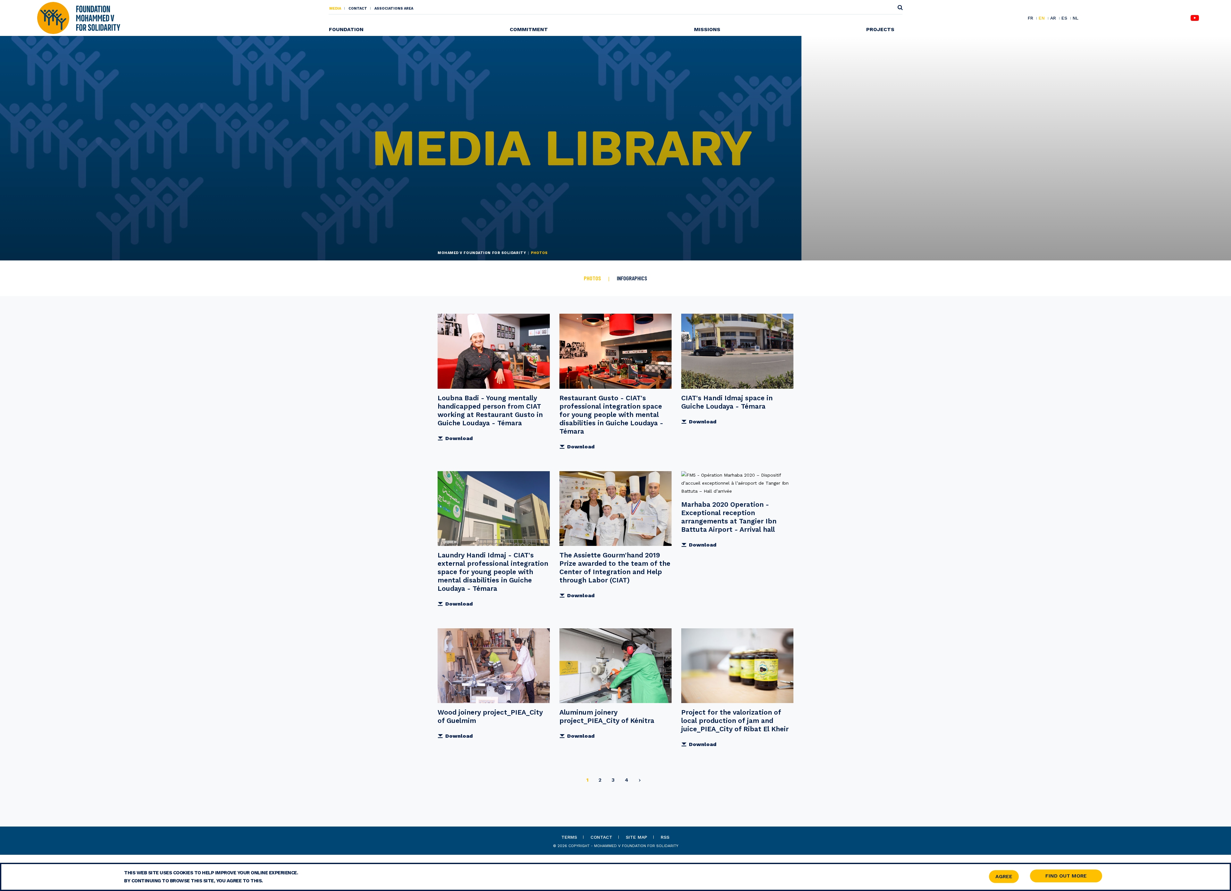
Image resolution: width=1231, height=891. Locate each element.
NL (1075, 18)
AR (1053, 18)
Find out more (1066, 876)
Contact (357, 8)
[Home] (78, 17)
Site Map (636, 837)
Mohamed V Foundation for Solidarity (482, 253)
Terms (569, 837)
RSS (665, 837)
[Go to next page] (639, 781)
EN (1042, 18)
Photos (592, 278)
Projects (880, 29)
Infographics (632, 278)
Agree (1003, 876)
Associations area (393, 8)
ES (1064, 18)
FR (1030, 18)
